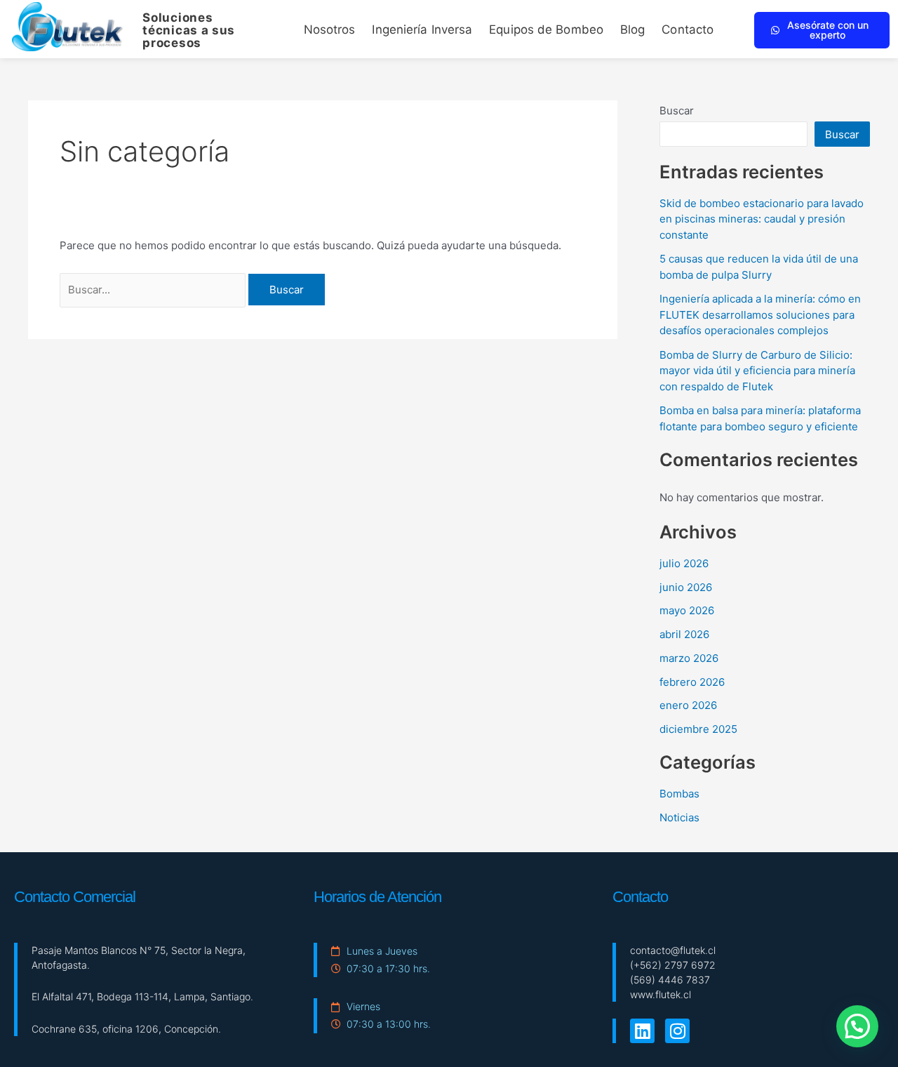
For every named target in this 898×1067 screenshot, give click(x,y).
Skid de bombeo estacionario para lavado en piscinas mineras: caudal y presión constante (761, 219)
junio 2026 (685, 587)
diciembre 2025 (698, 729)
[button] (857, 1026)
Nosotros (330, 29)
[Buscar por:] (154, 289)
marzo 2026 (688, 658)
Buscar (676, 110)
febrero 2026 (692, 682)
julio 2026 (684, 563)
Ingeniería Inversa (422, 29)
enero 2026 (688, 705)
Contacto (687, 29)
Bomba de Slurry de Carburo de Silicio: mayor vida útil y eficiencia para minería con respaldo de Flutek (757, 370)
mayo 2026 (686, 610)
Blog (632, 29)
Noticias (679, 817)
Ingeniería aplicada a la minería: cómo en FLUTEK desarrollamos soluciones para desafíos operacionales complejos (760, 314)
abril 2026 (684, 634)
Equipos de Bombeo (546, 29)
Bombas (679, 793)
